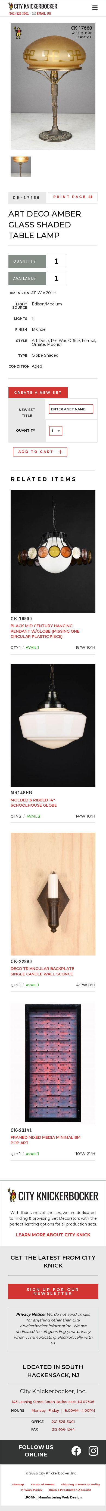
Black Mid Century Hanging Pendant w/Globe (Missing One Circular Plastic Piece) (45, 631)
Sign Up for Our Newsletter (53, 1291)
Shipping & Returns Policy (80, 1484)
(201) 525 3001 (18, 13)
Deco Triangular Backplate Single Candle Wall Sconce (42, 971)
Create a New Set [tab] (38, 392)
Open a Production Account (70, 1489)
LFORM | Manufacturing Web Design (53, 1497)
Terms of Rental (42, 1484)
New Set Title (27, 413)
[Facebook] (76, 1454)
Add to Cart (36, 452)
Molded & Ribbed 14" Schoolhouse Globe (34, 803)
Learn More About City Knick (53, 1234)
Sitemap (18, 1484)
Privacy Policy (31, 1489)
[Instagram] (93, 1454)
